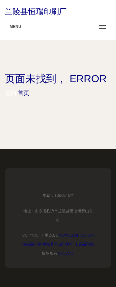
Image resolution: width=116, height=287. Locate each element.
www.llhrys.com (76, 235)
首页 (23, 93)
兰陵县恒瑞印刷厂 (58, 244)
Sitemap (66, 253)
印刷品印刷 (32, 244)
